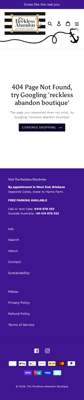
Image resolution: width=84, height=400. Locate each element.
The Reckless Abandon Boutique (47, 386)
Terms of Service (21, 325)
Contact (14, 262)
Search (13, 240)
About (13, 251)
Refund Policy (19, 314)
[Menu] (76, 23)
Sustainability (19, 273)
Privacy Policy (19, 303)
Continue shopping (39, 127)
